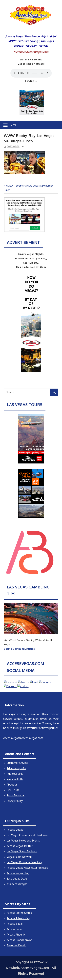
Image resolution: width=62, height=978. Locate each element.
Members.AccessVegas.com (31, 52)
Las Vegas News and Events (23, 840)
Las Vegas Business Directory (24, 862)
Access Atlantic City (18, 918)
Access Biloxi (14, 923)
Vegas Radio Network (19, 856)
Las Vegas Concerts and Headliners (27, 835)
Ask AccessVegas (17, 884)
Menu (13, 125)
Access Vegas (15, 829)
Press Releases (15, 795)
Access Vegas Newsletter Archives (27, 867)
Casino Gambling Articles (19, 648)
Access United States (19, 912)
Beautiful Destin (16, 945)
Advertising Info (16, 768)
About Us (12, 784)
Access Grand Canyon (19, 940)
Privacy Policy (15, 800)
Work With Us (15, 779)
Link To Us (13, 790)
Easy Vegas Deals (17, 878)
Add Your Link (15, 773)
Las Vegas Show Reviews (22, 851)
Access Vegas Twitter (19, 846)
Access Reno (14, 929)
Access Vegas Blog (18, 873)
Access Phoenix (16, 934)
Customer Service (17, 762)
